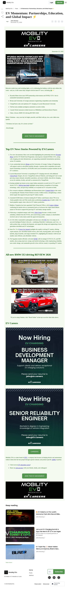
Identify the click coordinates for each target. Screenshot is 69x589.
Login (51, 2)
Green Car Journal (24, 229)
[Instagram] (59, 578)
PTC (45, 220)
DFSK (35, 239)
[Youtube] (54, 578)
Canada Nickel (49, 190)
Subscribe (59, 2)
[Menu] (66, 2)
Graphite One (46, 200)
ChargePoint (13, 176)
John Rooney (14, 20)
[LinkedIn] (49, 578)
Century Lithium (53, 205)
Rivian (27, 164)
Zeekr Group (38, 212)
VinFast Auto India (24, 185)
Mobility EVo (9, 8)
